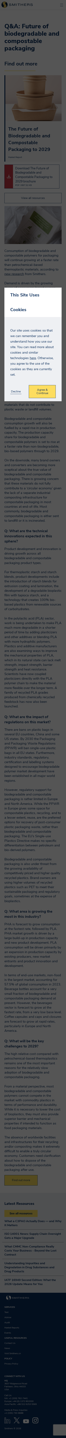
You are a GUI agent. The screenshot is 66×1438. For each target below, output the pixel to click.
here (33, 358)
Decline (16, 392)
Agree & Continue (42, 391)
